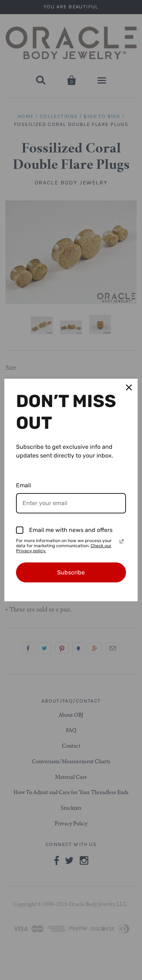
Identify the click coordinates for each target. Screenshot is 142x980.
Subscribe (71, 572)
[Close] (129, 387)
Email (23, 485)
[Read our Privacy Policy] (121, 541)
